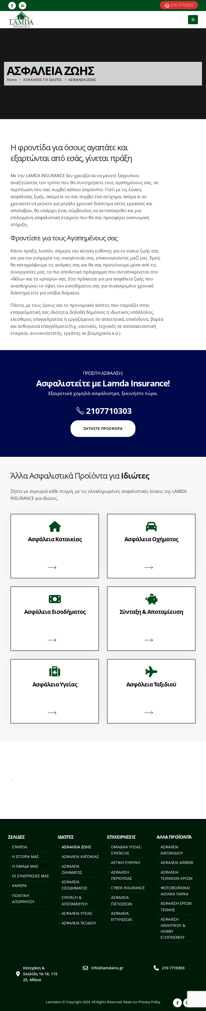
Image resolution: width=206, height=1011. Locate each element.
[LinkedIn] (22, 5)
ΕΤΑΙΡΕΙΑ (19, 846)
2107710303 (109, 410)
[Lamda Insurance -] (24, 19)
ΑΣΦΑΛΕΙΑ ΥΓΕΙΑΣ (77, 913)
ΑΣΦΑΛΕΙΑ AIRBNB (177, 862)
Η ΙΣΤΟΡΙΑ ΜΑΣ (25, 856)
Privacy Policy (149, 1002)
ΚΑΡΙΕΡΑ (19, 885)
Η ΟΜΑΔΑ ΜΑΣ (25, 866)
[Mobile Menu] (193, 19)
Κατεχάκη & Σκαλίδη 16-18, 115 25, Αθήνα (40, 973)
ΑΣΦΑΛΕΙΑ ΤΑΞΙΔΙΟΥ (79, 922)
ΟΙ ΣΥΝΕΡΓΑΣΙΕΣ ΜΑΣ (30, 875)
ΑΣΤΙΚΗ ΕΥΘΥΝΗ (125, 862)
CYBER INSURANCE (128, 887)
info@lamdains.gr (107, 967)
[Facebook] (12, 5)
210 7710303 (173, 967)
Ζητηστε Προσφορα (103, 428)
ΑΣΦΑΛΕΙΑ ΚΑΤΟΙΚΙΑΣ (80, 856)
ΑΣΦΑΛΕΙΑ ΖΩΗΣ (76, 846)
